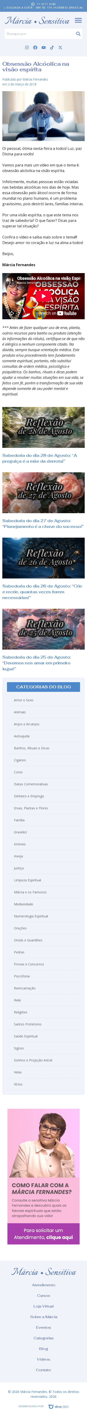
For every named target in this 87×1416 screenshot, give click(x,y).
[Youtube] (43, 47)
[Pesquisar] (79, 34)
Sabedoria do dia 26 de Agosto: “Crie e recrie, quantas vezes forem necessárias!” (42, 591)
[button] (43, 687)
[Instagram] (27, 47)
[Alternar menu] (78, 20)
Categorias (44, 1338)
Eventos (43, 1327)
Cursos (43, 1295)
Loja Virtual (43, 1306)
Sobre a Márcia (43, 1316)
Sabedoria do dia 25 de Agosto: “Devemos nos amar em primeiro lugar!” (36, 662)
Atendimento (43, 1285)
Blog (43, 1348)
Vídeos (43, 1359)
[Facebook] (35, 47)
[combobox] (40, 34)
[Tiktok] (52, 47)
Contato (43, 1370)
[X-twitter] (60, 47)
